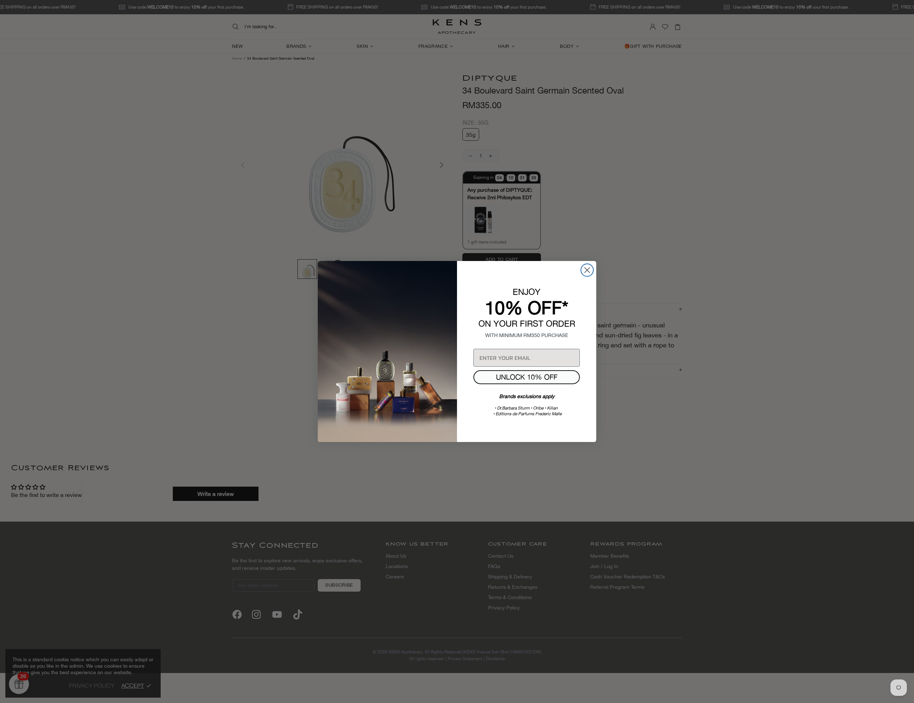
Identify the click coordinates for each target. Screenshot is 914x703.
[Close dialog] (587, 270)
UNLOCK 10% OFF (526, 377)
